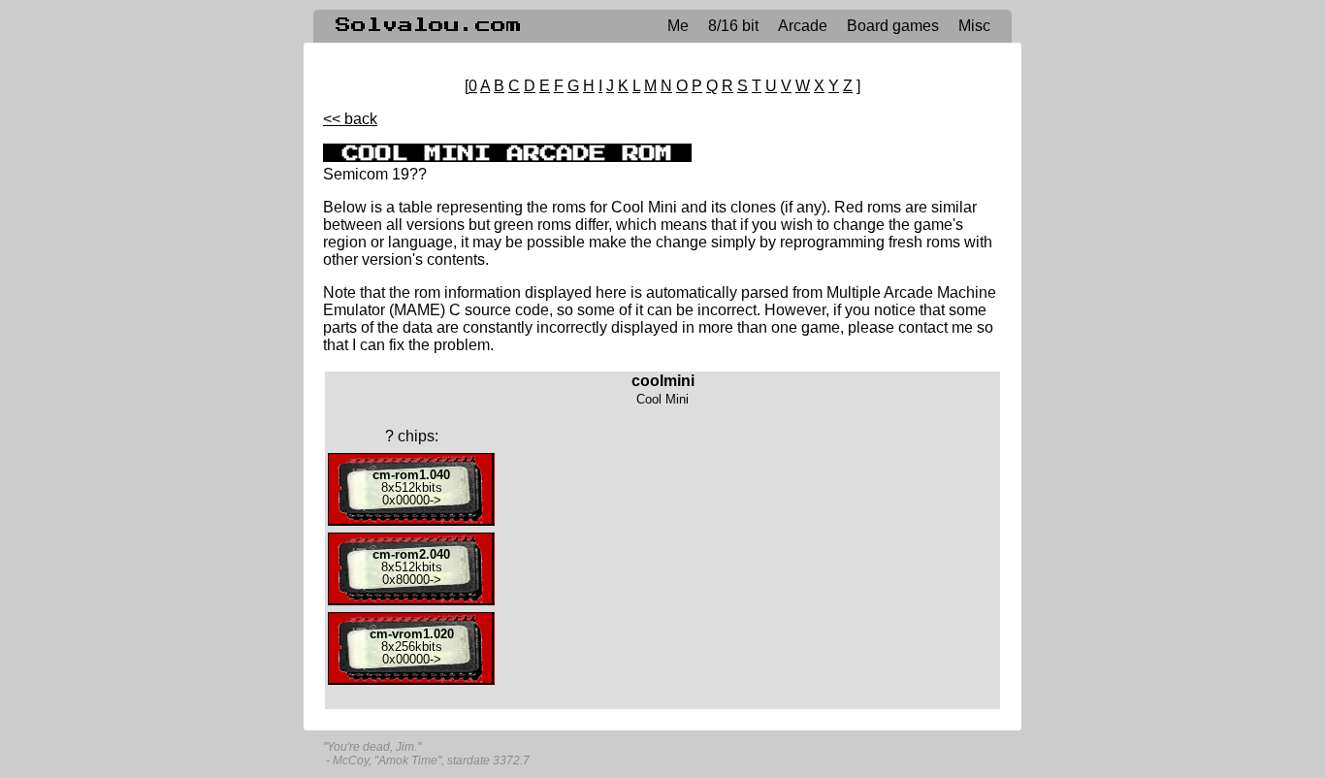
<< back (350, 119)
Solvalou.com (429, 25)
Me (678, 25)
